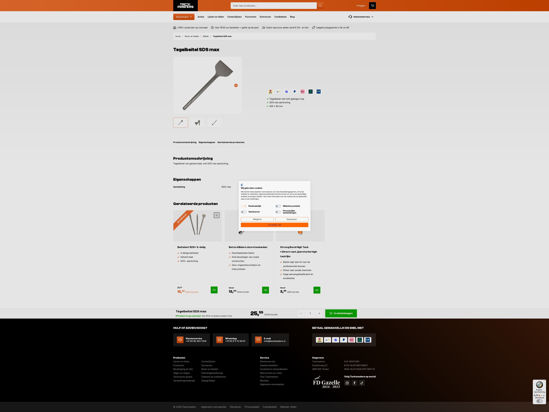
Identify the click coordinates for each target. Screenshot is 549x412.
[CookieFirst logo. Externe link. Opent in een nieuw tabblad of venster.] (242, 185)
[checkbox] (244, 206)
